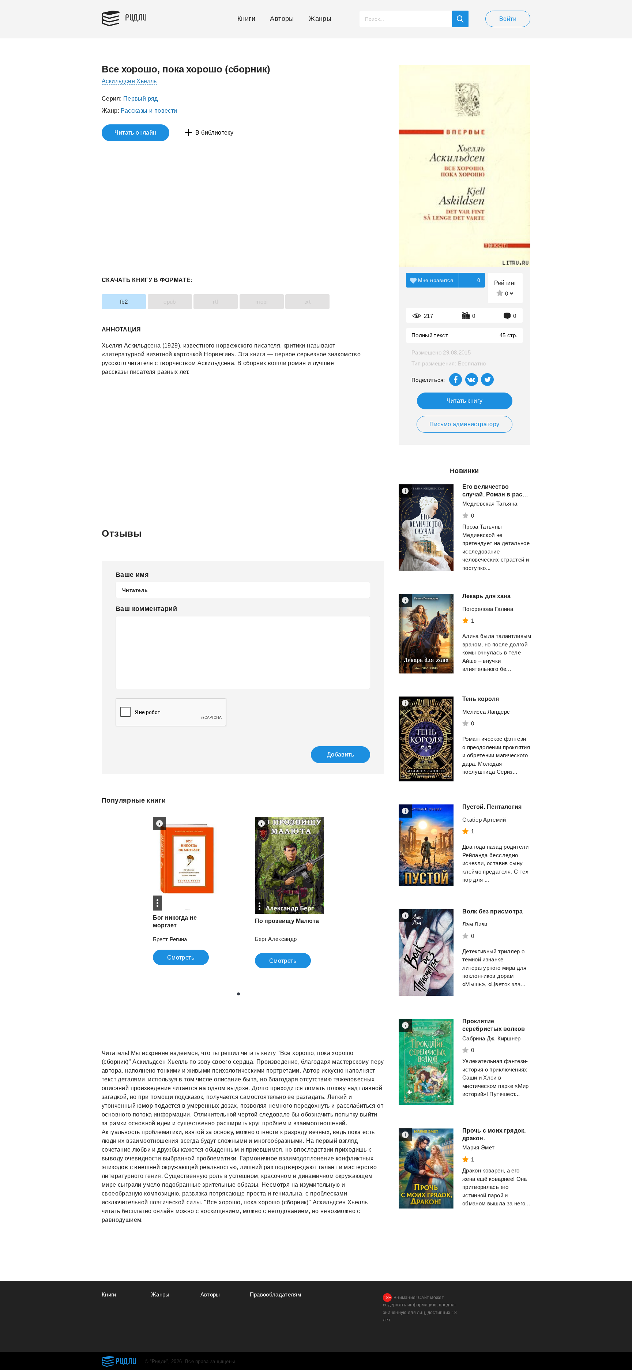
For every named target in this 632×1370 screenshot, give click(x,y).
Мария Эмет (478, 1147)
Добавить (340, 754)
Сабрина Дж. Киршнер (491, 1038)
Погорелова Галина (487, 609)
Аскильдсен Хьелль (129, 81)
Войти (507, 19)
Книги (246, 18)
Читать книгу (465, 401)
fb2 (124, 302)
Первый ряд (140, 98)
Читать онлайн (135, 133)
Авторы (282, 18)
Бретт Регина (170, 939)
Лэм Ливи (475, 924)
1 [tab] (238, 993)
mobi (261, 302)
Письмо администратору (464, 424)
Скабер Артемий (484, 820)
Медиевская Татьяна (489, 503)
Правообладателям (275, 1294)
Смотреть (180, 957)
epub (169, 302)
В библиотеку (214, 133)
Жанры (320, 18)
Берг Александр (276, 939)
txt (307, 302)
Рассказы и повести (149, 111)
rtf (215, 302)
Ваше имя (132, 574)
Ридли (136, 16)
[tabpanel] (187, 891)
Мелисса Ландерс (486, 712)
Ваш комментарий (146, 608)
